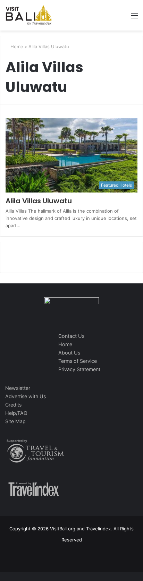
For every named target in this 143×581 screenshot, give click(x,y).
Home (16, 46)
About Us (69, 353)
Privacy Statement (79, 369)
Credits (13, 405)
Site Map (15, 421)
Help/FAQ (16, 413)
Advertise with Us (25, 396)
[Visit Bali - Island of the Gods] (28, 15)
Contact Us (71, 336)
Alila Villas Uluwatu (39, 201)
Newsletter (17, 388)
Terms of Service (77, 361)
